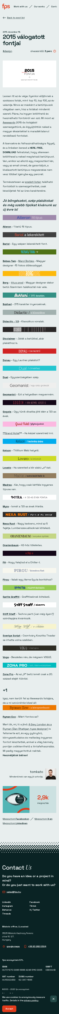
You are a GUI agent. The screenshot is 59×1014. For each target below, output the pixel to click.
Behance (7, 909)
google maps (13, 946)
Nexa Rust (9, 523)
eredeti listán (33, 181)
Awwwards (9, 122)
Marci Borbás (26, 261)
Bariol (6, 243)
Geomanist (9, 394)
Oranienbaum (11, 545)
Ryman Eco (9, 716)
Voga (6, 657)
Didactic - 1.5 (11, 321)
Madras (7, 484)
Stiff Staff (9, 614)
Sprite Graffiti (11, 596)
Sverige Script (11, 635)
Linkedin (6, 902)
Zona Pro (8, 674)
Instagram (7, 906)
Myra (6, 506)
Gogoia (7, 411)
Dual (5, 377)
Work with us (20, 6)
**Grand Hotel (11, 433)
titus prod (17, 282)
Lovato (7, 467)
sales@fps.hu (14, 891)
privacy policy (31, 1000)
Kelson (7, 450)
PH (4, 562)
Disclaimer (9, 338)
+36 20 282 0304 (37, 946)
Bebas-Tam (9, 261)
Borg (5, 282)
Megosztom (16, 818)
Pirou (6, 579)
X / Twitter (35, 909)
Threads (6, 913)
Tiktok (33, 906)
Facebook (35, 902)
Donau (6, 360)
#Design (7, 51)
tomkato (36, 772)
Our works (39, 6)
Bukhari (7, 304)
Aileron (7, 226)
